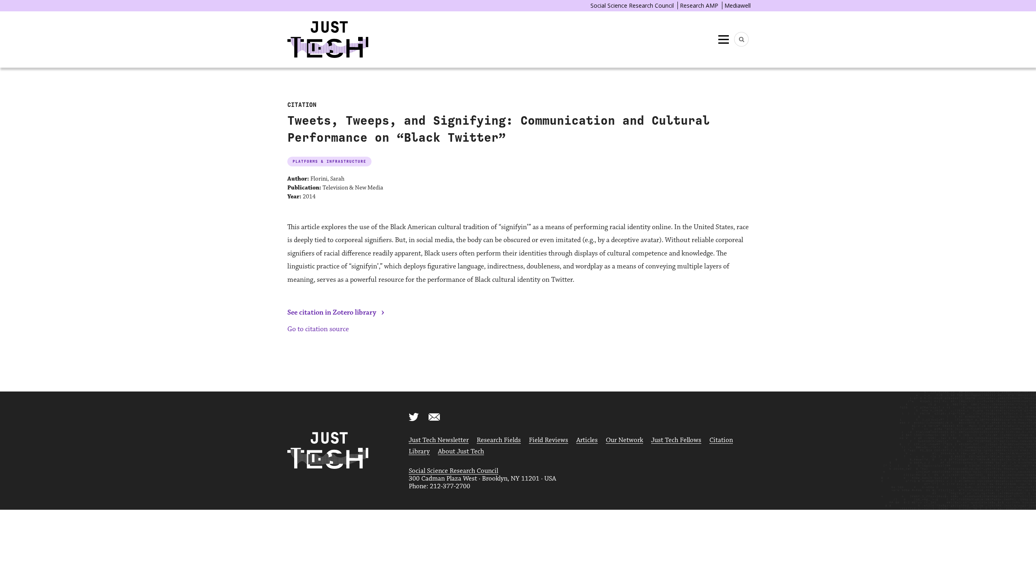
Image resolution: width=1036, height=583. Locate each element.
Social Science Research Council (632, 5)
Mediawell (737, 5)
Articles (587, 440)
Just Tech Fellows (676, 440)
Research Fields (499, 440)
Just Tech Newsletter (439, 440)
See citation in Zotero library (331, 312)
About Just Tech (461, 451)
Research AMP (699, 5)
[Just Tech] (327, 39)
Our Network (624, 440)
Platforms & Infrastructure (329, 161)
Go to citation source (318, 329)
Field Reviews (548, 440)
